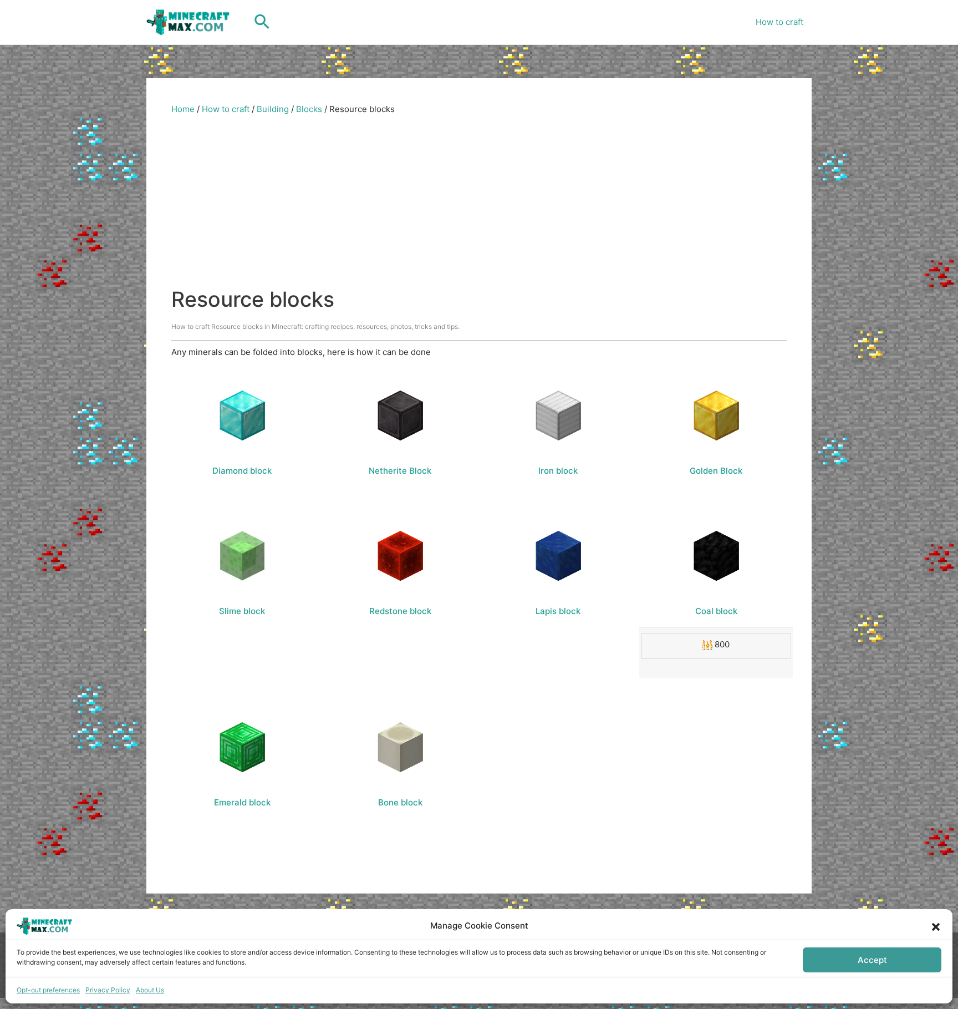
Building (273, 109)
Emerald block (242, 802)
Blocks (309, 109)
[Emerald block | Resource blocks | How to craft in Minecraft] (242, 747)
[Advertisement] (479, 203)
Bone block (400, 802)
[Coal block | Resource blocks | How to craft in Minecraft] (716, 555)
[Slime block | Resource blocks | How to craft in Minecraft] (242, 555)
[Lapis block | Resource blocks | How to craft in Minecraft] (558, 555)
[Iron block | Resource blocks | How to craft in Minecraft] (558, 415)
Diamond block (242, 470)
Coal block (716, 611)
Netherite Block (400, 470)
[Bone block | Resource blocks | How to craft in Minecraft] (400, 747)
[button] (935, 925)
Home (183, 109)
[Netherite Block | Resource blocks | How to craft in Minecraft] (400, 415)
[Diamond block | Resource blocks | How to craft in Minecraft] (242, 415)
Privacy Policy (107, 990)
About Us (150, 990)
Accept (872, 960)
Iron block (558, 470)
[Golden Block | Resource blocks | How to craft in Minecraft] (716, 415)
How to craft (779, 22)
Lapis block (558, 611)
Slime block (242, 611)
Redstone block (400, 611)
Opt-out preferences (48, 990)
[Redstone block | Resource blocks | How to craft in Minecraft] (400, 555)
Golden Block (716, 470)
